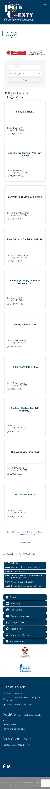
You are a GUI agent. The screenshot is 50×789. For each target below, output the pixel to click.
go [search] (26, 80)
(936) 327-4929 (14, 693)
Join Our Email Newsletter (16, 745)
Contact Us (30, 534)
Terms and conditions (13, 729)
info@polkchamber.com (19, 704)
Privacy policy (10, 724)
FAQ (5, 720)
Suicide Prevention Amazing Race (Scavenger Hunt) (26, 575)
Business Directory (13, 532)
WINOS (14, 561)
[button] (5, 93)
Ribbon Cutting (18, 570)
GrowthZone (35, 785)
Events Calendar (27, 532)
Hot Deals (38, 532)
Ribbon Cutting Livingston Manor (26, 585)
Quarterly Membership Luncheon (26, 566)
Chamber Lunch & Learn (22, 580)
